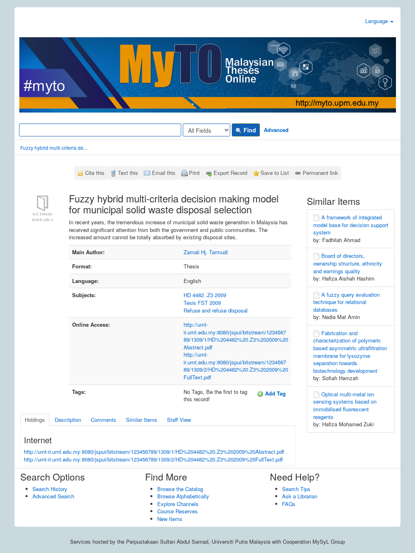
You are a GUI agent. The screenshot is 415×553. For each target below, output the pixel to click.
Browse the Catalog (180, 489)
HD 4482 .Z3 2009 (205, 295)
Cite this (95, 173)
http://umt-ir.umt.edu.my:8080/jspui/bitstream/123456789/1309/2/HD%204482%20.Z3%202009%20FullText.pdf (236, 366)
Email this (163, 173)
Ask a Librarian (299, 496)
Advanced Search (53, 496)
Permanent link (320, 173)
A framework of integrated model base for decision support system (350, 224)
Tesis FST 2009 (202, 302)
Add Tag (274, 393)
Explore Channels (178, 504)
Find (249, 130)
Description (68, 419)
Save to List (275, 173)
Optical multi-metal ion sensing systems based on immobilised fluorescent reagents (344, 405)
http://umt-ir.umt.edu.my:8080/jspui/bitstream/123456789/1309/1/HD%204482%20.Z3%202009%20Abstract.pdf (236, 336)
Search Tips (296, 489)
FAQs (288, 504)
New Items (169, 519)
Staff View (179, 419)
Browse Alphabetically (183, 496)
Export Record (230, 173)
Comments (103, 419)
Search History (49, 489)
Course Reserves (177, 511)
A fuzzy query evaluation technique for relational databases (346, 302)
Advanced (276, 130)
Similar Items (141, 419)
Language (377, 21)
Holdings (35, 419)
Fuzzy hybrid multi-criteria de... (53, 147)
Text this (128, 173)
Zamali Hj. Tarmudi (206, 252)
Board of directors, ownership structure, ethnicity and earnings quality (347, 263)
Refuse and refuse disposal (216, 310)
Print (194, 173)
